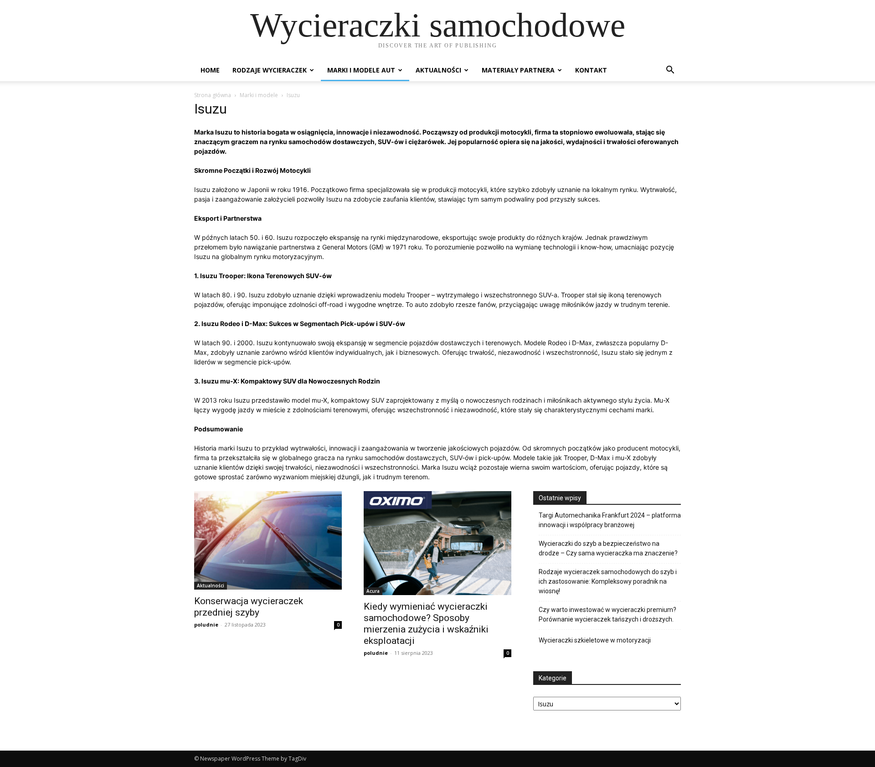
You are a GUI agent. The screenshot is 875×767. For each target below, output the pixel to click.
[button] (670, 71)
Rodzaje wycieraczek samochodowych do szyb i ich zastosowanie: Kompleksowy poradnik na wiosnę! (608, 581)
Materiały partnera (518, 70)
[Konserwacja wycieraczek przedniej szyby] (268, 540)
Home (210, 70)
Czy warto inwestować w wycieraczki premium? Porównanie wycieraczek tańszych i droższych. (607, 614)
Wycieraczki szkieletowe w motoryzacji (595, 640)
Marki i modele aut (361, 70)
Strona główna (212, 95)
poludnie (206, 624)
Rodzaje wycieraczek (269, 70)
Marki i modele (259, 95)
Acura (373, 591)
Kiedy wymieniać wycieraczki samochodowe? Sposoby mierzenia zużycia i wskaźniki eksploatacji (426, 623)
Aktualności (438, 70)
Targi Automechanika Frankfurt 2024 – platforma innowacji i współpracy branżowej (610, 520)
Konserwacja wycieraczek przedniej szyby (248, 607)
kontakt (591, 70)
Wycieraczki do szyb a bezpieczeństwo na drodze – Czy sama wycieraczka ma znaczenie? (608, 548)
